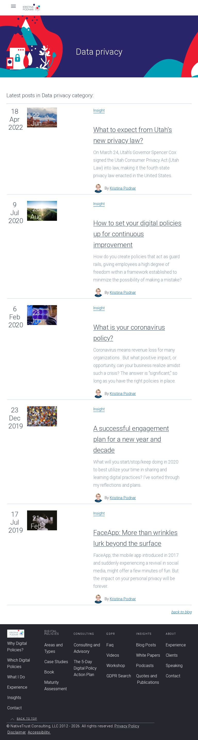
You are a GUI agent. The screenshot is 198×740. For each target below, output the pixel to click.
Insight (99, 111)
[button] (99, 7)
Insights (14, 697)
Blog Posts (146, 645)
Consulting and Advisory (87, 648)
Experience (17, 687)
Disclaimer (16, 732)
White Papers (148, 655)
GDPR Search (118, 675)
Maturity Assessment (55, 685)
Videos (112, 655)
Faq (109, 645)
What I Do (16, 676)
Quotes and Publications (147, 679)
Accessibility (39, 732)
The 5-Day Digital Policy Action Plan (85, 668)
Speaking (174, 665)
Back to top (27, 719)
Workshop (115, 665)
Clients (172, 655)
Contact (14, 707)
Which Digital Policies (18, 663)
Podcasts (145, 665)
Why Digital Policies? (17, 646)
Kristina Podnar (123, 188)
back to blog (181, 612)
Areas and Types (53, 648)
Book (49, 672)
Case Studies (56, 661)
